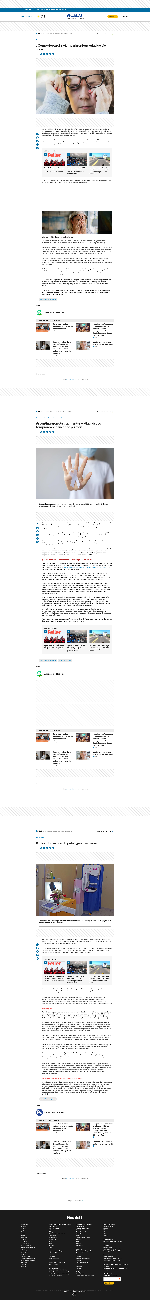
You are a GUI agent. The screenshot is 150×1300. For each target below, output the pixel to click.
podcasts (54, 10)
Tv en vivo (116, 10)
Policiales (36, 10)
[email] (50, 54)
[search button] (22, 10)
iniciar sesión (70, 379)
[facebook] (44, 54)
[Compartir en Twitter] (47, 54)
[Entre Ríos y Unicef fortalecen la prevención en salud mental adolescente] (43, 327)
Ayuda (85, 1291)
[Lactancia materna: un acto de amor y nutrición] (83, 345)
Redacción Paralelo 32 (55, 1112)
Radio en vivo (124, 10)
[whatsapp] (41, 54)
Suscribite (112, 17)
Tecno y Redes (45, 10)
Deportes (28, 10)
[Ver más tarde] (37, 53)
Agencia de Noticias (54, 312)
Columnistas (63, 10)
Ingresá (125, 17)
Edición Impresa (107, 10)
